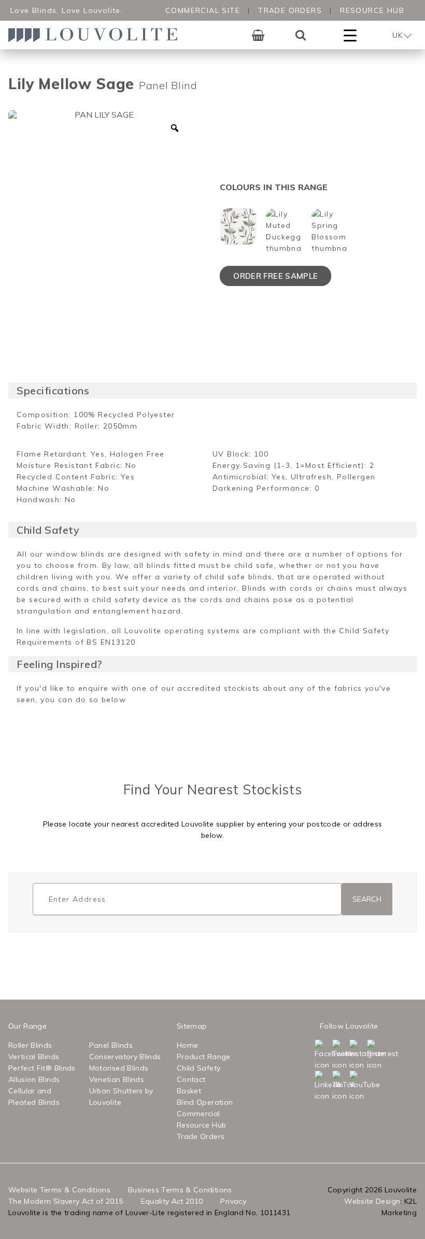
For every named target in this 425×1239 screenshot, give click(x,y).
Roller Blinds (30, 1045)
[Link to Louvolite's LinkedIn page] (322, 1086)
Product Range (204, 1056)
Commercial (198, 1113)
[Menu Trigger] (350, 35)
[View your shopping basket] (258, 35)
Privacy (233, 1201)
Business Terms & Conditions (180, 1189)
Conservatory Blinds (125, 1056)
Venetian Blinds (116, 1079)
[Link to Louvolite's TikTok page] (340, 1086)
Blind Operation (205, 1102)
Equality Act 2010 (172, 1201)
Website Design (372, 1201)
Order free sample (275, 276)
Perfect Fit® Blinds (42, 1068)
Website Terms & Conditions (59, 1189)
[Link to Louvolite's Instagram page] (357, 1055)
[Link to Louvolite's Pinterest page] (374, 1055)
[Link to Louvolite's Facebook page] (322, 1055)
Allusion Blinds (34, 1079)
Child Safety (198, 1068)
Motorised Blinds (119, 1068)
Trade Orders (290, 10)
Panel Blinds (111, 1045)
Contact (191, 1079)
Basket (189, 1090)
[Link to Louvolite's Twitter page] (340, 1055)
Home (187, 1045)
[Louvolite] (96, 35)
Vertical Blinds (33, 1056)
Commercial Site (202, 10)
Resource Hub (372, 10)
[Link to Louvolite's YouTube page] (357, 1086)
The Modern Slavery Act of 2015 (65, 1201)
